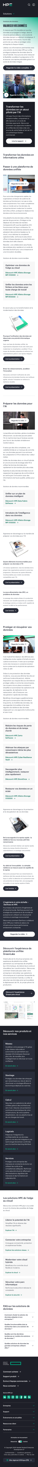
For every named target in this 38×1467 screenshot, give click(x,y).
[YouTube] (25, 1397)
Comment (10, 1372)
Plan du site (30, 1455)
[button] (29, 4)
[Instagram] (12, 1397)
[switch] (20, 1441)
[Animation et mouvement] (20, 1441)
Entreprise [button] (7, 1406)
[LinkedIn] (4, 1397)
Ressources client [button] (9, 1424)
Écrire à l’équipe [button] (15, 1381)
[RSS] (29, 1397)
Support (9, 1376)
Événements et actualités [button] (12, 1418)
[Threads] (17, 1397)
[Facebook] (21, 1397)
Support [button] (6, 1412)
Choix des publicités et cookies (14, 1455)
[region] (19, 919)
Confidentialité (9, 1453)
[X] (8, 1397)
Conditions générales (24, 1453)
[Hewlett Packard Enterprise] (7, 4)
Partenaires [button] (7, 1430)
